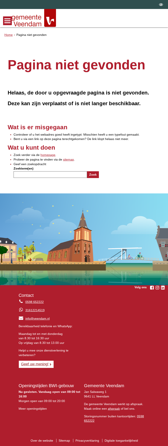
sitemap (68, 159)
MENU (7, 20)
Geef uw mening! (35, 364)
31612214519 (35, 310)
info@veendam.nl (34, 318)
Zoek (93, 174)
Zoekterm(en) (23, 168)
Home (8, 35)
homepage (47, 155)
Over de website (42, 440)
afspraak (114, 408)
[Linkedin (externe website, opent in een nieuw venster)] (162, 287)
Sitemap (64, 440)
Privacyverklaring (87, 440)
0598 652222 (34, 302)
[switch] (161, 4)
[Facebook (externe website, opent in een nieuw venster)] (151, 287)
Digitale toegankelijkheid (121, 440)
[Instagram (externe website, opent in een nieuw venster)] (157, 287)
